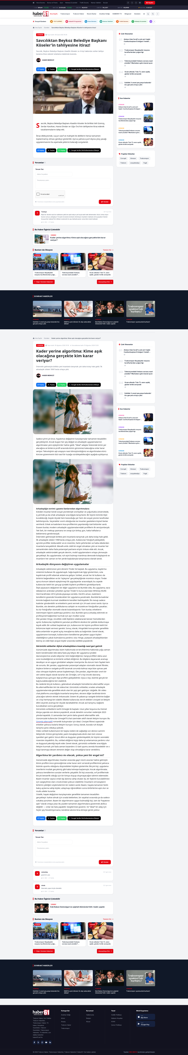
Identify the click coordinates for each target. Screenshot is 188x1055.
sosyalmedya (134, 163)
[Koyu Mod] (148, 14)
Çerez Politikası (116, 1025)
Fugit (145, 163)
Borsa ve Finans (52, 3)
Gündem (137, 14)
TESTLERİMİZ (57, 21)
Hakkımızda (90, 1015)
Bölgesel (128, 14)
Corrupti (123, 158)
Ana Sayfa (53, 14)
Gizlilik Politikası (116, 1015)
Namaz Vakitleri (96, 3)
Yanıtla (52, 222)
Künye (88, 1021)
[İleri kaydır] (154, 21)
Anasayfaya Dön (104, 282)
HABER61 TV (117, 14)
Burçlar (105, 3)
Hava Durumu (40, 3)
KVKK (113, 1021)
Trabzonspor (65, 14)
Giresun (133, 158)
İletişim (88, 1018)
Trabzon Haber (78, 14)
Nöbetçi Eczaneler (71, 3)
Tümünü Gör (107, 250)
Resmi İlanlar (91, 14)
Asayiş (63, 1021)
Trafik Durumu (84, 3)
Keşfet (150, 3)
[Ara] (153, 14)
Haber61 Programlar (75, 21)
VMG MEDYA (133, 1052)
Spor (61, 3)
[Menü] (158, 14)
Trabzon (123, 163)
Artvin (63, 1018)
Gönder (105, 202)
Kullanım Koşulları (116, 1018)
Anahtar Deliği (104, 14)
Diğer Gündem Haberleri (44, 282)
